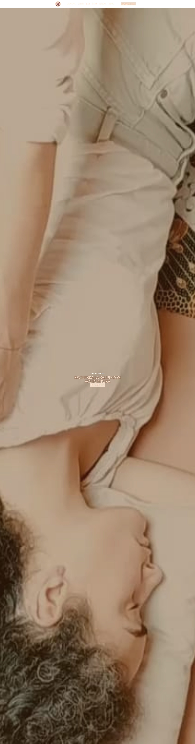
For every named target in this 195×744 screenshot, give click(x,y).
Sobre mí (111, 4)
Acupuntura (71, 4)
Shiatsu (81, 4)
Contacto (102, 4)
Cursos (94, 4)
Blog (88, 4)
